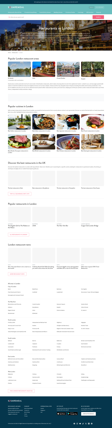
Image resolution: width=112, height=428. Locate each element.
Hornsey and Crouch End (14, 325)
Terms (25, 414)
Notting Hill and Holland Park (64, 380)
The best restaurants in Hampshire (66, 188)
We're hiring (27, 412)
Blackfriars (35, 289)
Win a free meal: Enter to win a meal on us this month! (19, 267)
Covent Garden (61, 78)
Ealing (82, 374)
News (9, 265)
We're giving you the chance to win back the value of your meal (56, 2)
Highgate (83, 322)
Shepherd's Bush (36, 383)
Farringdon (84, 289)
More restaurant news (17, 274)
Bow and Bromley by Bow (38, 359)
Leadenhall (59, 292)
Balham (10, 340)
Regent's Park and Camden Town (65, 328)
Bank (9, 289)
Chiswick (59, 374)
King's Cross (11, 328)
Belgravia (10, 374)
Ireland (42, 408)
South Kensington (61, 383)
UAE (41, 412)
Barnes (34, 340)
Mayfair (83, 79)
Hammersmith (36, 377)
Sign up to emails (88, 414)
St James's (10, 78)
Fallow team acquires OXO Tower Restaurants (90, 267)
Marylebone (35, 307)
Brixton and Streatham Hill (88, 340)
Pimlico (10, 383)
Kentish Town (84, 325)
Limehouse (59, 362)
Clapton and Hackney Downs (88, 359)
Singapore (43, 410)
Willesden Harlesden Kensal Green (65, 331)
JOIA (34, 226)
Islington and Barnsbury (63, 325)
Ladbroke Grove (12, 380)
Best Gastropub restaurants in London (91, 151)
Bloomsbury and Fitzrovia (14, 304)
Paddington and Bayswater (88, 380)
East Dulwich (84, 343)
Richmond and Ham (86, 347)
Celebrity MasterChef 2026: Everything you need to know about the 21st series (43, 267)
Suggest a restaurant (12, 414)
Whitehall (34, 313)
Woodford (83, 365)
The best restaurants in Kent (15, 188)
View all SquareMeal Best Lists (19, 194)
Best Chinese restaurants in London (66, 151)
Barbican (59, 289)
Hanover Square (61, 304)
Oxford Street (84, 307)
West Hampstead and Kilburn (39, 331)
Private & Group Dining (30, 12)
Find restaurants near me (13, 412)
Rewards (98, 12)
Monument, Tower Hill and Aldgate (90, 292)
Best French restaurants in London (90, 131)
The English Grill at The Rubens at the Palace (18, 227)
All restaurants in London (18, 234)
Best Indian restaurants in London (41, 131)
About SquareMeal (28, 408)
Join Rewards (99, 7)
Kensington (60, 377)
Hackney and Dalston (13, 362)
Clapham (34, 343)
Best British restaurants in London (41, 151)
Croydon (59, 343)
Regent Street (11, 310)
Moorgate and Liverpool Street (16, 295)
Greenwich (10, 347)
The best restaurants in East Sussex (90, 188)
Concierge (80, 12)
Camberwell (11, 343)
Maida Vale (35, 380)
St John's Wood (85, 328)
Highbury (59, 322)
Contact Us (26, 410)
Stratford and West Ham (87, 362)
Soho (33, 78)
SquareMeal (16, 7)
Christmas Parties (70, 12)
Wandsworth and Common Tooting (41, 350)
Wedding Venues (58, 12)
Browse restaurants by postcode (15, 410)
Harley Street (84, 304)
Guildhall (34, 292)
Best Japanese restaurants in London (66, 131)
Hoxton (34, 325)
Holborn (10, 307)
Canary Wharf (60, 359)
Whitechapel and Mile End (63, 365)
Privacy (26, 416)
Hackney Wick (35, 362)
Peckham (34, 347)
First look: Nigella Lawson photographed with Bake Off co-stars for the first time (67, 267)
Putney (58, 347)
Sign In (91, 7)
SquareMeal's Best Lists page (66, 40)
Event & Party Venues (45, 12)
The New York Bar (62, 226)
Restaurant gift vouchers (13, 408)
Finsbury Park (11, 322)
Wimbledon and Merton (63, 350)
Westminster (11, 313)
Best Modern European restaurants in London (18, 152)
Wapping (34, 365)
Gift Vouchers (89, 12)
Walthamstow (11, 365)
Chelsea (34, 374)
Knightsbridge (84, 377)
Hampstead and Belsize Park (39, 322)
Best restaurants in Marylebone (40, 188)
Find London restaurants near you (21, 391)
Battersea (59, 340)
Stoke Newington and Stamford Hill (17, 331)
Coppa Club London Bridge (89, 226)
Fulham (10, 377)
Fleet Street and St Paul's (14, 292)
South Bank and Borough (14, 350)
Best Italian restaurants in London (17, 131)
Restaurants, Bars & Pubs (14, 12)
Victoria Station (61, 310)
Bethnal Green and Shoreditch (15, 359)
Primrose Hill (35, 328)
